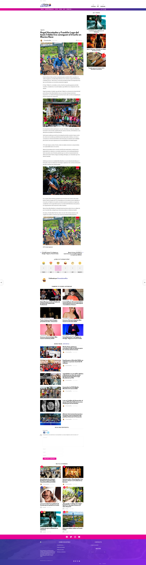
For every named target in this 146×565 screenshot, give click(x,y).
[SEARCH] (103, 9)
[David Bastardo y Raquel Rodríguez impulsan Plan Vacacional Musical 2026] (50, 472)
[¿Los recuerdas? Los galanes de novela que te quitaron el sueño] (50, 494)
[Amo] (44, 487)
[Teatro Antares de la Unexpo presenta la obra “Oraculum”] (50, 313)
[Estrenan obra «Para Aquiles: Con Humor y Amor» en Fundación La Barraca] (73, 472)
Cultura (42, 318)
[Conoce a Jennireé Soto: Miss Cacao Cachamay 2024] (50, 330)
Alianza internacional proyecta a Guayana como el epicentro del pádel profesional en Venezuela (72, 415)
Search (105, 552)
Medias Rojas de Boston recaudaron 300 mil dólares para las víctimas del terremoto (73, 348)
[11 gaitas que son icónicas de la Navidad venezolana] (96, 59)
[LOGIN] (105, 9)
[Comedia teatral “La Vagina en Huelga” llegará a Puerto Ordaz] (73, 330)
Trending (102, 6)
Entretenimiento (49, 9)
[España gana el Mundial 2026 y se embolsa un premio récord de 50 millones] (50, 365)
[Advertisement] (61, 21)
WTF (64, 9)
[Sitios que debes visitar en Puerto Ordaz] (73, 519)
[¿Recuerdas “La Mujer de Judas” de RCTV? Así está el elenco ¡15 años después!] (73, 494)
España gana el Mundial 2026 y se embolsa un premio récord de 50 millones (73, 362)
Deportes (66, 343)
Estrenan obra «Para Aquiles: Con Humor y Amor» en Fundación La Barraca (73, 481)
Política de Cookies (60, 549)
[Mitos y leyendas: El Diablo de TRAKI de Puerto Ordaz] (96, 41)
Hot (98, 6)
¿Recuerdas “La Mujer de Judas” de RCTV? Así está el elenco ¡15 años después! (72, 505)
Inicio (42, 9)
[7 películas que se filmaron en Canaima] (50, 519)
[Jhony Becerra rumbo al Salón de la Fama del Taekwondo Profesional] (50, 295)
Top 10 (56, 9)
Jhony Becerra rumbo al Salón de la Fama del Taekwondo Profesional (50, 303)
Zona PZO (68, 9)
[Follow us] (101, 9)
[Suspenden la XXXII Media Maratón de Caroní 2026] (50, 392)
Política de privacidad (61, 547)
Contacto (104, 563)
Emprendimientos (60, 545)
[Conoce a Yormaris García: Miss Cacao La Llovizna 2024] (73, 313)
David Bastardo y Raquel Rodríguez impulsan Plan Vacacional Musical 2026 (47, 481)
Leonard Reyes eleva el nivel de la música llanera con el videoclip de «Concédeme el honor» (73, 303)
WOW (60, 9)
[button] (44, 433)
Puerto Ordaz (72, 335)
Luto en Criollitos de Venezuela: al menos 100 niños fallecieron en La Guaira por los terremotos (73, 402)
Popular (93, 6)
